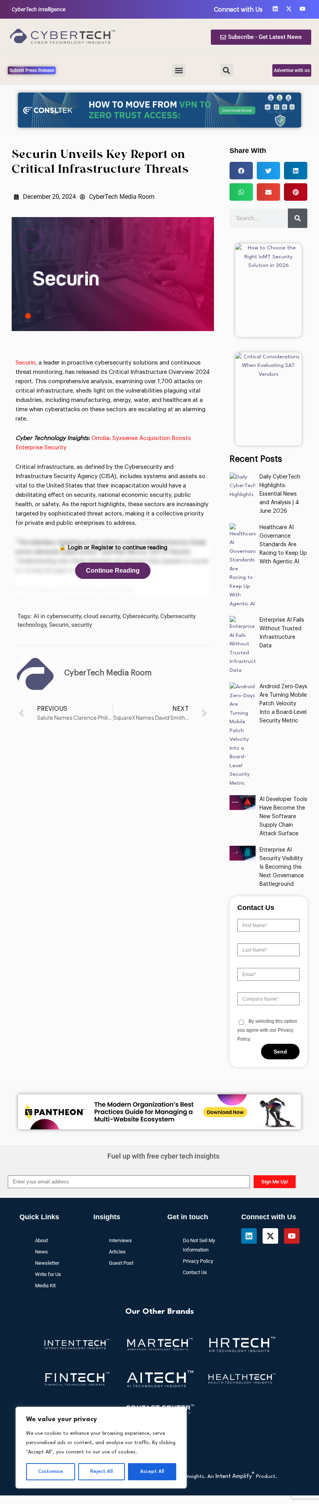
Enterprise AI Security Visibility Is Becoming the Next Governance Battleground (281, 867)
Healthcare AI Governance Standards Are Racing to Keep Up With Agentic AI (283, 544)
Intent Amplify (235, 1476)
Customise (50, 1471)
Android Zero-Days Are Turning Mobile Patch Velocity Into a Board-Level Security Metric (283, 704)
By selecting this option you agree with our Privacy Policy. (267, 1030)
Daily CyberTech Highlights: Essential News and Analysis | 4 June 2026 (279, 494)
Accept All (152, 1471)
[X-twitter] (289, 9)
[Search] (297, 218)
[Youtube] (302, 9)
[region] (101, 1447)
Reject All (101, 1471)
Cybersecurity (140, 616)
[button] (178, 70)
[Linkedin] (275, 9)
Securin (25, 363)
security (81, 624)
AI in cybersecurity (57, 616)
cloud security (102, 616)
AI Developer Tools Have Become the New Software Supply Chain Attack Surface (283, 816)
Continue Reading (113, 570)
